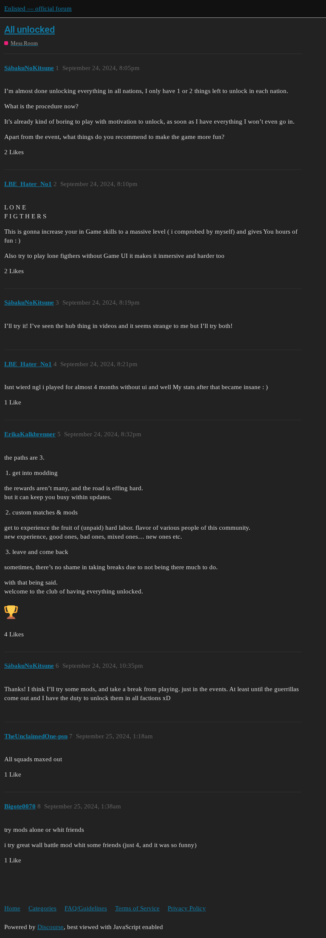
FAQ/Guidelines (86, 908)
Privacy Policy (187, 908)
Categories (42, 908)
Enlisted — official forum (38, 8)
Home (12, 908)
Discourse (50, 927)
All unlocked (29, 29)
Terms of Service (137, 908)
